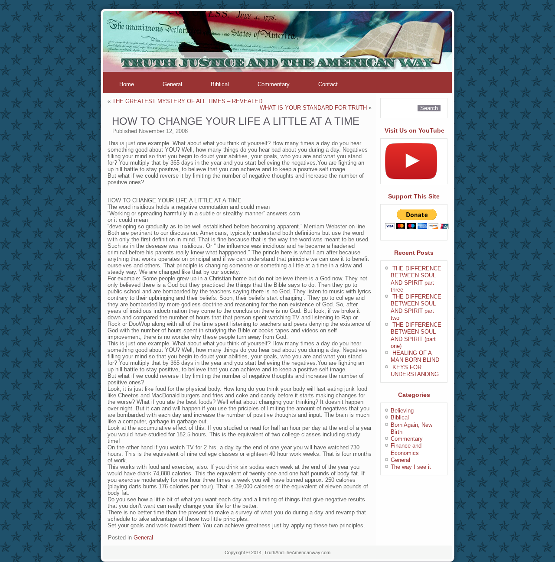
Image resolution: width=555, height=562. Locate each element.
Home (126, 84)
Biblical (220, 84)
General (172, 84)
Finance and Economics (406, 449)
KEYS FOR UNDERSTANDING (415, 370)
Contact (328, 84)
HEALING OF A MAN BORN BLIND (415, 356)
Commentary (274, 84)
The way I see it (411, 467)
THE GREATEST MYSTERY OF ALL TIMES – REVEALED (187, 101)
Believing (402, 410)
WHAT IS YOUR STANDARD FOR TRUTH (313, 107)
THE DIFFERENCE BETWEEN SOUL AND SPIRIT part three (416, 279)
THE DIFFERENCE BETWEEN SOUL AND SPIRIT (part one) (416, 335)
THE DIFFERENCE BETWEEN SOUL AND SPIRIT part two (416, 307)
